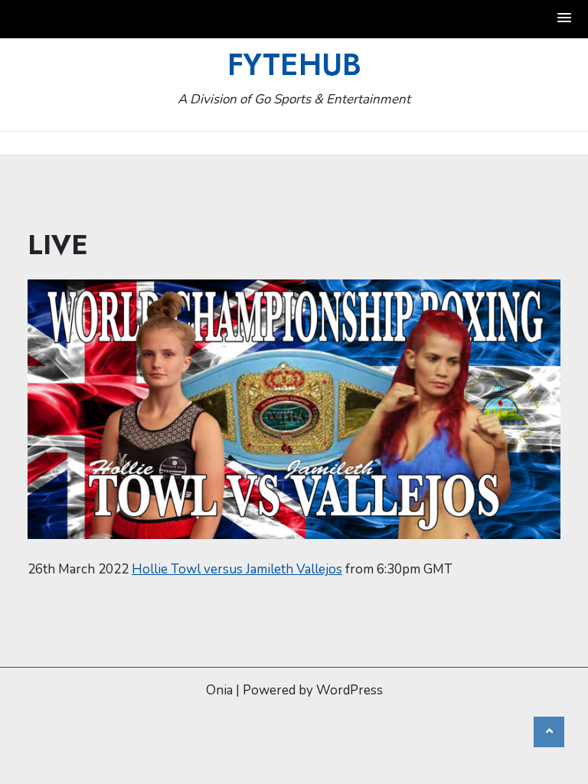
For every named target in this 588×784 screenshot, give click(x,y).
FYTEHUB (294, 64)
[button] (565, 19)
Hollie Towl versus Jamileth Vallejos (237, 569)
